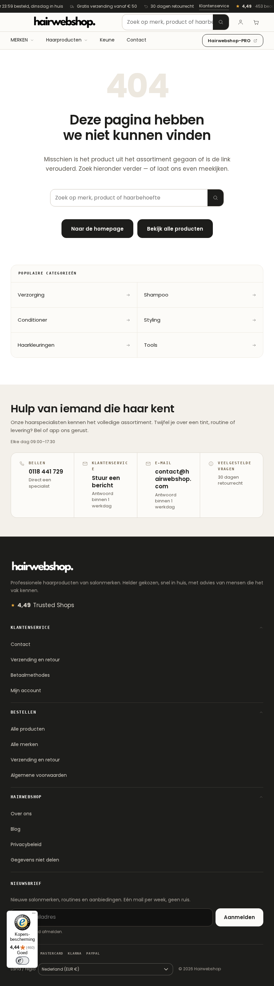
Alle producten (28, 729)
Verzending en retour (35, 659)
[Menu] (34, 915)
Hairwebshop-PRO (229, 40)
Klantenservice (214, 6)
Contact (20, 644)
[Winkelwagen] (256, 22)
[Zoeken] (221, 22)
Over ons (21, 813)
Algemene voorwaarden (39, 775)
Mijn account (26, 690)
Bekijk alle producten (175, 228)
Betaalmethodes (30, 675)
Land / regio (23, 969)
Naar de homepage (97, 228)
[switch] (22, 961)
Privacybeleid (26, 844)
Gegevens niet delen (35, 859)
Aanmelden (239, 917)
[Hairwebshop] (64, 22)
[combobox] (175, 22)
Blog (15, 829)
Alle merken (24, 744)
